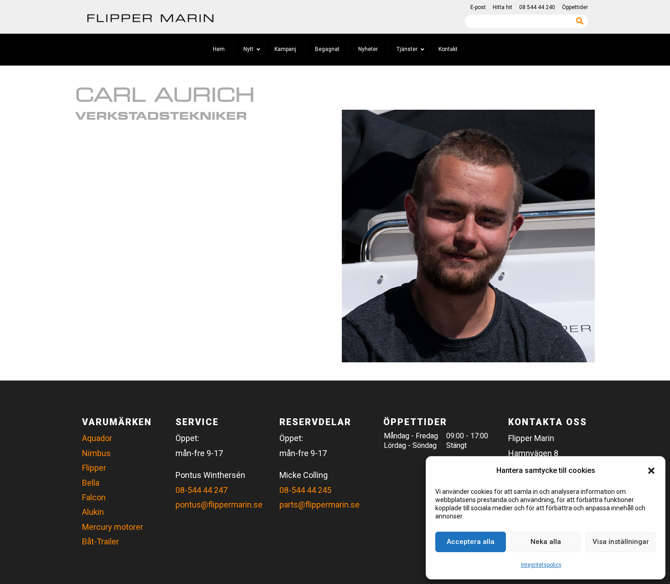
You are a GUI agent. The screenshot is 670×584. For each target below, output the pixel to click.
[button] (651, 470)
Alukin (93, 512)
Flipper (94, 467)
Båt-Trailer (100, 541)
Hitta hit (502, 7)
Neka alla (546, 542)
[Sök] (579, 21)
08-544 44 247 (201, 490)
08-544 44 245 (305, 490)
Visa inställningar (621, 542)
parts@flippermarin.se (319, 504)
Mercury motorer (112, 527)
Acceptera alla (471, 542)
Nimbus (96, 453)
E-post (478, 7)
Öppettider (575, 7)
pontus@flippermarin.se (219, 504)
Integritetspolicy (541, 565)
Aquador (97, 438)
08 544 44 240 (537, 7)
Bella (90, 483)
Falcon (94, 497)
